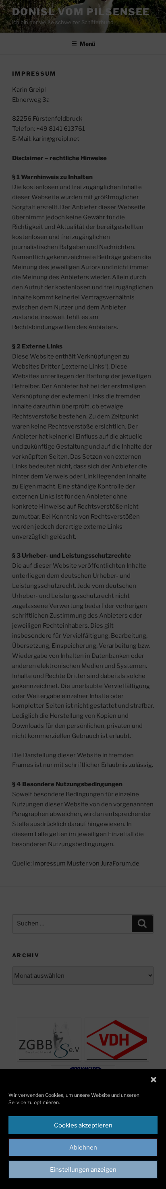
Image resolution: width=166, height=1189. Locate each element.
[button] (153, 1080)
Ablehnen (83, 1147)
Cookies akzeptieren (83, 1125)
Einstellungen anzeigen (83, 1169)
